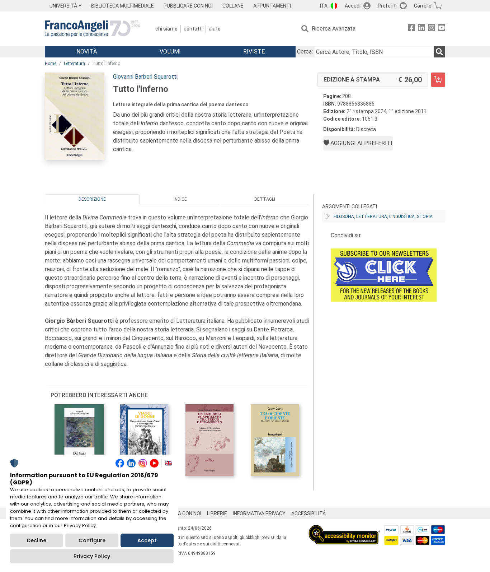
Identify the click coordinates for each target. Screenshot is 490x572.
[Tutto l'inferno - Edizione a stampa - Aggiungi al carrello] (438, 80)
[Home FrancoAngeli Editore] (92, 28)
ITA (324, 6)
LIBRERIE (217, 513)
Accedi (353, 6)
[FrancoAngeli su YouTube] (441, 29)
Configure (92, 540)
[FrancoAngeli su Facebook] (411, 29)
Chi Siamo (166, 29)
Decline (36, 540)
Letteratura (74, 63)
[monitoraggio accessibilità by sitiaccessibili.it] (344, 529)
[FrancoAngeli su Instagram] (431, 29)
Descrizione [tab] (92, 199)
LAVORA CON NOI (181, 513)
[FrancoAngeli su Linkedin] (421, 29)
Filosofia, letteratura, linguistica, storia (383, 216)
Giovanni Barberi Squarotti (145, 76)
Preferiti (387, 6)
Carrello (423, 6)
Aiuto (215, 29)
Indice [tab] (180, 199)
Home (50, 63)
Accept (147, 540)
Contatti (193, 29)
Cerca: (305, 51)
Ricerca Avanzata (333, 28)
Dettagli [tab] (264, 199)
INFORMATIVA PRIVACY (259, 513)
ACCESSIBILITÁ (308, 513)
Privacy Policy (92, 556)
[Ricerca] (439, 51)
